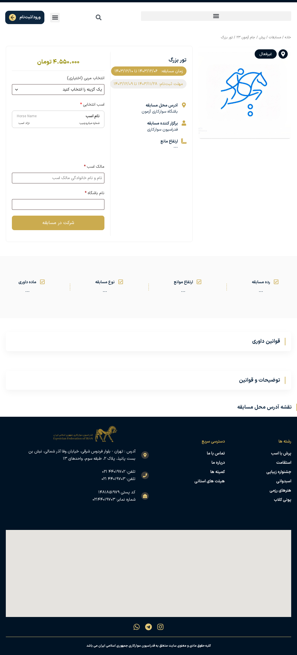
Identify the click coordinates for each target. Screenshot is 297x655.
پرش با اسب (281, 453)
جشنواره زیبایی (278, 472)
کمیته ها (217, 472)
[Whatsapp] (136, 627)
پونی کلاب (282, 500)
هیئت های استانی (209, 481)
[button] (216, 16)
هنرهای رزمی (280, 491)
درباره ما (217, 463)
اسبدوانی (283, 481)
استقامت (283, 463)
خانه (288, 37)
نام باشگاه (94, 193)
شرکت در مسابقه (58, 222)
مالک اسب (94, 167)
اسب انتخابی (92, 105)
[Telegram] (148, 627)
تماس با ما (215, 453)
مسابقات (275, 37)
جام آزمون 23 (245, 37)
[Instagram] (160, 627)
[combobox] (86, 17)
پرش (262, 37)
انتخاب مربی (85, 78)
